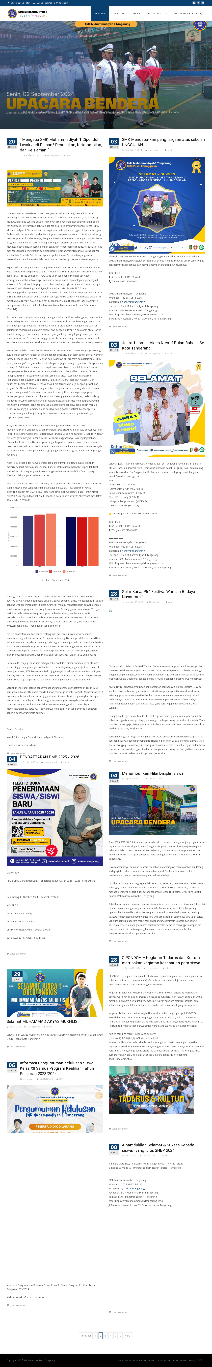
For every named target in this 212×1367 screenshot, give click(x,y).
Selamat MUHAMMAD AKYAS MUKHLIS (42, 1021)
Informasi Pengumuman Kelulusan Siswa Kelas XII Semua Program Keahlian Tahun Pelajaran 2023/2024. (57, 1068)
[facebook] (194, 4)
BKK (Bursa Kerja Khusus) (188, 13)
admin (69, 155)
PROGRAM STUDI (157, 13)
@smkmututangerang (133, 1188)
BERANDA (100, 13)
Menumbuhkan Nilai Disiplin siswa (153, 773)
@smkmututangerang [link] (133, 301)
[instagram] (202, 4)
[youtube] (198, 4)
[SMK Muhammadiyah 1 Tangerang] (24, 12)
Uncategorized (53, 155)
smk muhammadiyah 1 (178, 1360)
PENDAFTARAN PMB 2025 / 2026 (49, 757)
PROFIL (136, 13)
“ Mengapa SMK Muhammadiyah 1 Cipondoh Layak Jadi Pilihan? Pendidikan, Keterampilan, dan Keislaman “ (61, 144)
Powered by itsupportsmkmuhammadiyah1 (136, 1360)
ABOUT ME (119, 13)
